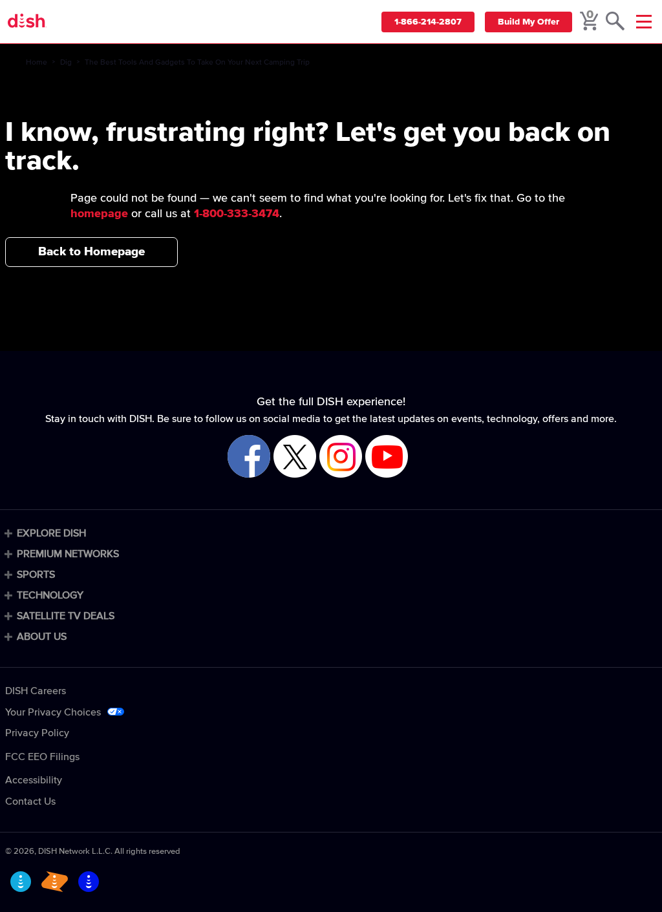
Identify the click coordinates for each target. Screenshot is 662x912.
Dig (66, 63)
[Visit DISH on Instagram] (340, 457)
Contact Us (30, 801)
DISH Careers (35, 691)
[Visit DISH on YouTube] (386, 457)
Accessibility (33, 780)
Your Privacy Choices (53, 712)
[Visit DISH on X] (294, 457)
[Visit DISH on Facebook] (249, 457)
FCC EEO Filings (42, 757)
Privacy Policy (37, 733)
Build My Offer (528, 22)
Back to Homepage (91, 252)
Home (36, 63)
